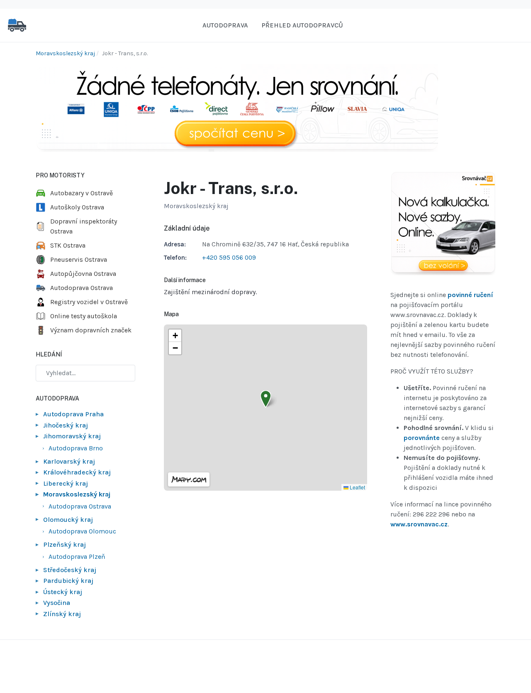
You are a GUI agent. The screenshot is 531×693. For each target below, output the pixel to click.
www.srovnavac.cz (419, 524)
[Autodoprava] (17, 25)
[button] (266, 399)
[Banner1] (237, 107)
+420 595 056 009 (229, 257)
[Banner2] (442, 224)
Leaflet (356, 487)
